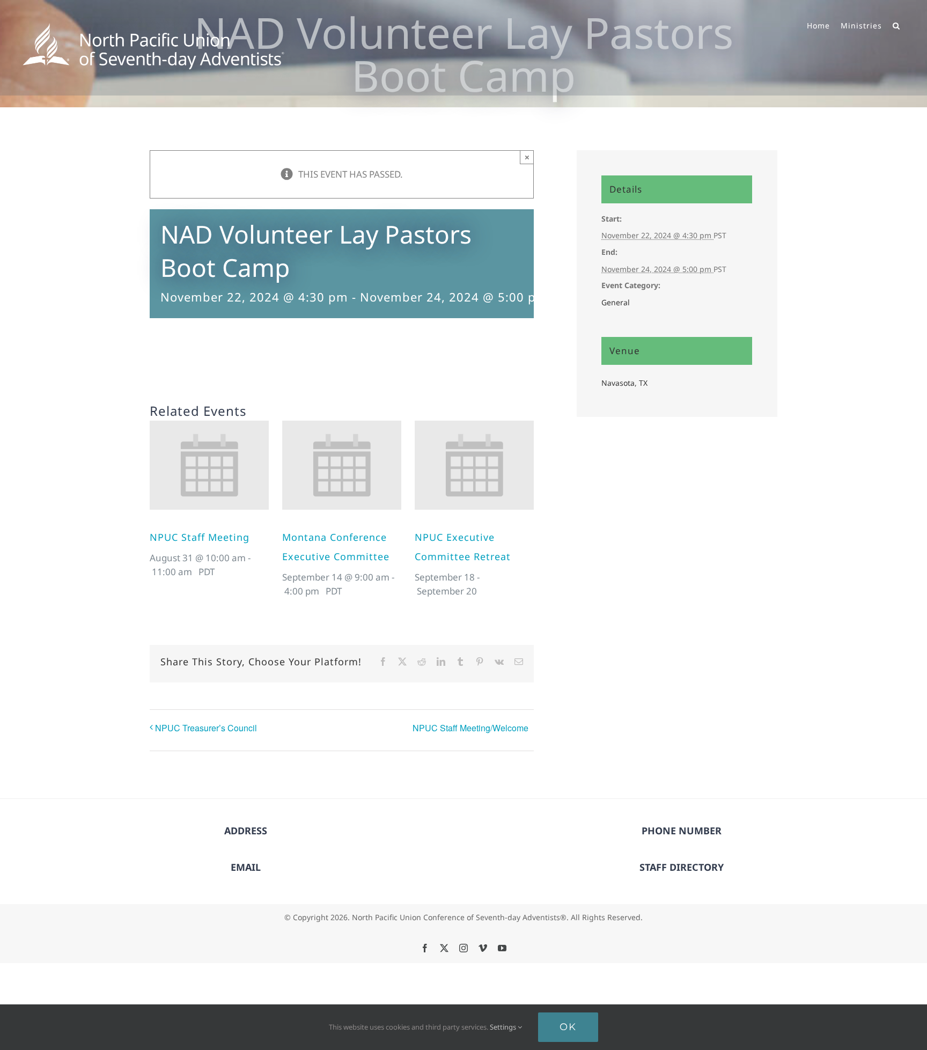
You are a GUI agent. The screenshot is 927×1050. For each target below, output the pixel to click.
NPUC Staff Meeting (199, 537)
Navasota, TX (624, 383)
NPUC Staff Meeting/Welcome (470, 728)
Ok (568, 1027)
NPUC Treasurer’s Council (206, 728)
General (615, 302)
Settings (504, 1027)
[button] (896, 24)
